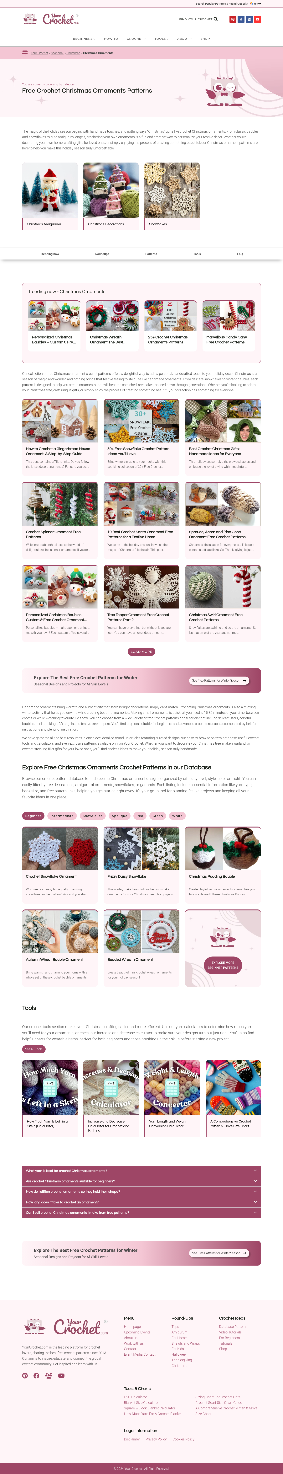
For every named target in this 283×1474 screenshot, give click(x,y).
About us (130, 1338)
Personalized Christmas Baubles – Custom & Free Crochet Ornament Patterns (55, 620)
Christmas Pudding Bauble (212, 876)
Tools (197, 254)
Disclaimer (132, 1439)
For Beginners (229, 1338)
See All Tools (34, 1049)
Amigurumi (180, 1332)
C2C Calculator (135, 1397)
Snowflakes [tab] (93, 816)
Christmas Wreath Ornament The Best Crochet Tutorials (106, 342)
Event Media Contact (140, 1354)
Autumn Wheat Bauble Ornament (54, 960)
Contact (130, 1349)
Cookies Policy (183, 1439)
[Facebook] (241, 19)
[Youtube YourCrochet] (61, 1375)
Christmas (73, 53)
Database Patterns (233, 1327)
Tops (175, 1327)
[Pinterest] (232, 19)
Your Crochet (39, 53)
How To (111, 38)
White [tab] (177, 816)
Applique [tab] (119, 816)
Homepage (132, 1327)
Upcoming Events (137, 1332)
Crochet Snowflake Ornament (51, 876)
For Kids (178, 1349)
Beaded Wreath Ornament (130, 960)
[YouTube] (257, 19)
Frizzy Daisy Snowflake (126, 876)
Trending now (49, 254)
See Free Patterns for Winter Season (216, 680)
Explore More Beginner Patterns (223, 965)
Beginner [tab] (33, 816)
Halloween (180, 1354)
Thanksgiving (182, 1360)
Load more (141, 652)
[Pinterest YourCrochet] (25, 1375)
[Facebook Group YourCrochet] (48, 1375)
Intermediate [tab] (62, 816)
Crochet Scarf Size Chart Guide (218, 1403)
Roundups (102, 254)
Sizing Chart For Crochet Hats (217, 1397)
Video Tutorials (230, 1332)
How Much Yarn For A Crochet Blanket (153, 1414)
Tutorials (225, 1343)
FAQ (240, 254)
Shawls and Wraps (186, 1343)
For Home (179, 1338)
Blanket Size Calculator (141, 1403)
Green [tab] (157, 816)
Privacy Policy (156, 1439)
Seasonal (57, 53)
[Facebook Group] (249, 19)
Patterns (151, 254)
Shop (205, 38)
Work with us (134, 1343)
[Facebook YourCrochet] (36, 1375)
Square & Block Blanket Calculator (149, 1408)
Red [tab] (139, 816)
